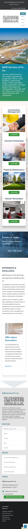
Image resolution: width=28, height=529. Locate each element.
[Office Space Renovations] (14, 328)
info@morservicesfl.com (11, 491)
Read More (8, 366)
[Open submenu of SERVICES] (24, 19)
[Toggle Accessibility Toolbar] (25, 526)
